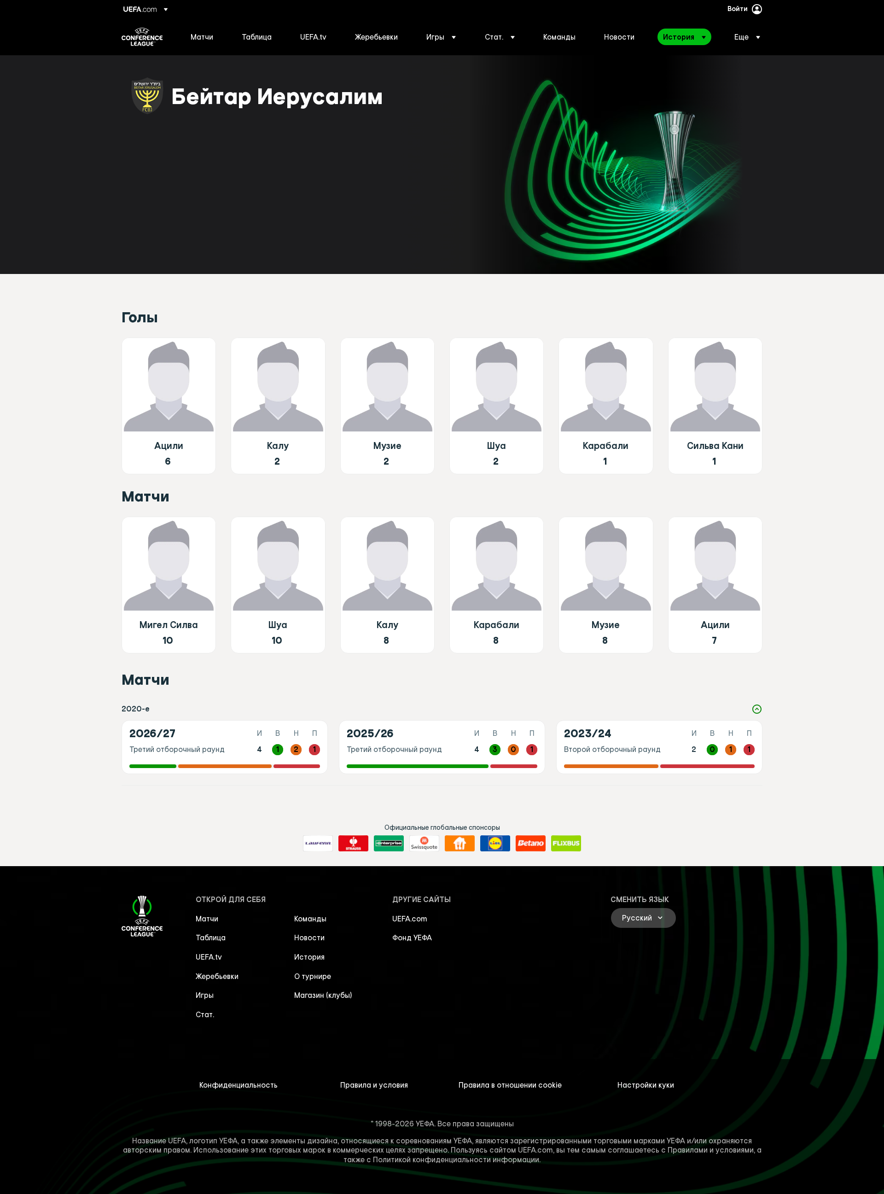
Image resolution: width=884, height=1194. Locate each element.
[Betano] (531, 843)
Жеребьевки (217, 976)
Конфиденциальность (238, 1085)
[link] (202, 37)
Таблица (211, 937)
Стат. (205, 1014)
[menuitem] (205, 37)
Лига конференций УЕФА (142, 37)
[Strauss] (353, 843)
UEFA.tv (209, 957)
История (309, 957)
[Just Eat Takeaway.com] (460, 843)
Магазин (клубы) (323, 995)
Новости (309, 937)
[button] (441, 37)
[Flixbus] (566, 843)
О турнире (312, 976)
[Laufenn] (318, 843)
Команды (310, 918)
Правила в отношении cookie (510, 1085)
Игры (205, 995)
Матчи (207, 918)
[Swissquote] (424, 843)
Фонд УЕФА (412, 937)
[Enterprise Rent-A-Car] (389, 843)
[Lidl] (495, 843)
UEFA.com (409, 918)
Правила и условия (374, 1085)
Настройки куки (645, 1085)
